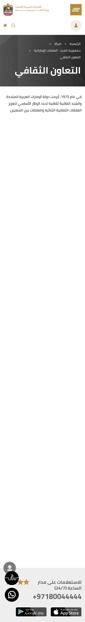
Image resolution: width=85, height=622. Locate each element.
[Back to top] (9, 568)
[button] (12, 578)
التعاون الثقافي (70, 57)
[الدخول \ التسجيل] (51, 25)
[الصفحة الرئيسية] (5, 25)
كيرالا (57, 44)
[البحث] (13, 25)
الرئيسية (75, 44)
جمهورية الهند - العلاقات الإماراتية (57, 50)
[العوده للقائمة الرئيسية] (26, 14)
